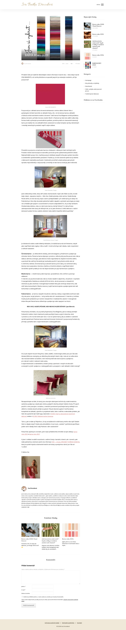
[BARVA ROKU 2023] (87, 65)
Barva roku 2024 (68, 539)
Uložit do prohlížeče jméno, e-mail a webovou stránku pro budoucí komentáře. (43, 597)
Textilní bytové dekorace (92, 94)
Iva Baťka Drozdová (37, 4)
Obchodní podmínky (68, 623)
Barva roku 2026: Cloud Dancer (29, 540)
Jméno (23, 586)
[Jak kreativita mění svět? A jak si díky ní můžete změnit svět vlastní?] (51, 530)
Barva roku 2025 (98, 34)
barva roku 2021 (34, 434)
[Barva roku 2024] (71, 530)
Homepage (88, 80)
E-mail (23, 590)
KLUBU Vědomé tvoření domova (43, 416)
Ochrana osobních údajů (52, 623)
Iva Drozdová (27, 63)
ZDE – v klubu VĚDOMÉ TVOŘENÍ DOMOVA (66, 442)
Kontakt (79, 623)
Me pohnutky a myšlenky (92, 83)
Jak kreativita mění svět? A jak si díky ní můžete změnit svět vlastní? (50, 541)
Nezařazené (88, 86)
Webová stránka (25, 593)
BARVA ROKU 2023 (96, 64)
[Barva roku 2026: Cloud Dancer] (30, 530)
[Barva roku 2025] (87, 35)
